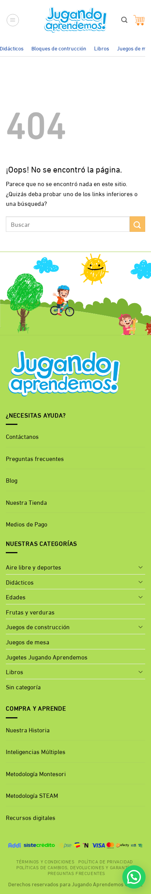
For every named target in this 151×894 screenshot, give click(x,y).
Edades (16, 596)
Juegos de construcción (38, 626)
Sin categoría (23, 686)
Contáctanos (22, 435)
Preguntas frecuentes (35, 458)
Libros (101, 48)
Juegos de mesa (27, 641)
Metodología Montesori (36, 773)
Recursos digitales (31, 817)
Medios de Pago (26, 523)
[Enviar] (137, 223)
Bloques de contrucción (58, 48)
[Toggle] (140, 566)
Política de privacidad (105, 861)
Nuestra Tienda (26, 501)
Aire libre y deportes (33, 566)
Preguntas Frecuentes (76, 872)
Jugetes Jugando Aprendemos (47, 656)
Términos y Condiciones (45, 861)
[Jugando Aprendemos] (75, 20)
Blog (11, 479)
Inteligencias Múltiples (35, 751)
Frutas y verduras (30, 611)
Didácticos (20, 581)
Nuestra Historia (28, 729)
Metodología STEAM (32, 794)
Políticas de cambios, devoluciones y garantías (75, 866)
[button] (13, 20)
